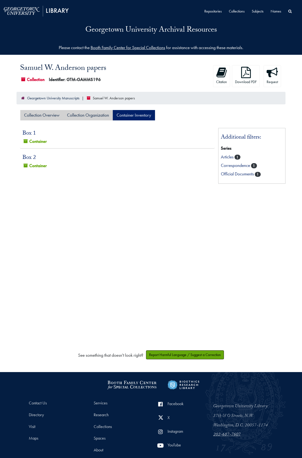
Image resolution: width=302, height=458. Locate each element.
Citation (221, 81)
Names (276, 11)
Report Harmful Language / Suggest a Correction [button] (185, 354)
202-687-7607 (227, 435)
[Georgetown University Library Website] (36, 10)
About (98, 450)
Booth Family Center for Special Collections (128, 48)
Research (101, 414)
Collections (237, 11)
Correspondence (236, 165)
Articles (228, 157)
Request (272, 81)
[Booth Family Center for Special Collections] (131, 384)
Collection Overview (41, 115)
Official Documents (238, 174)
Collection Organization (88, 115)
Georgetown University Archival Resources (151, 30)
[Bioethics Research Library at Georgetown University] (183, 384)
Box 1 (29, 134)
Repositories (213, 11)
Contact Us (38, 403)
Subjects (258, 11)
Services (100, 403)
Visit (32, 426)
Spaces (99, 438)
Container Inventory (134, 115)
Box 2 (29, 158)
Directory (36, 414)
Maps (33, 438)
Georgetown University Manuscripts (53, 98)
